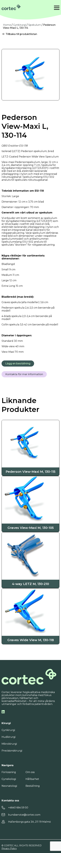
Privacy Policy (9, 848)
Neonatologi (9, 785)
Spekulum (34, 24)
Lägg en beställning (17, 363)
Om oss (30, 772)
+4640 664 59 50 (18, 807)
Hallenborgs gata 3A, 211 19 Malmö (29, 821)
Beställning (32, 785)
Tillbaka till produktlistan (21, 34)
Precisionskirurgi (12, 750)
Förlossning (9, 772)
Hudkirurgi (8, 736)
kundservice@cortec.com (24, 814)
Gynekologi (9, 779)
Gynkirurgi (19, 24)
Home (7, 24)
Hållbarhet (32, 779)
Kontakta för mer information (24, 374)
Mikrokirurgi (9, 743)
